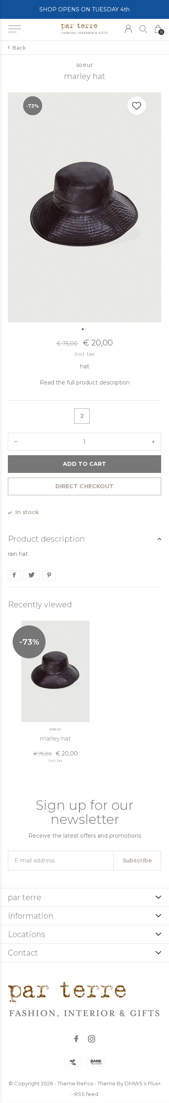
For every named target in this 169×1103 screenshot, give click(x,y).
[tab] (84, 539)
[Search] (143, 29)
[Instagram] (91, 1039)
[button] (14, 29)
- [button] (16, 441)
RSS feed (86, 1094)
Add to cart (84, 463)
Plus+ (154, 1083)
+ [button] (153, 441)
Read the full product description (85, 382)
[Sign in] (128, 29)
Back (19, 47)
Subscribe (137, 860)
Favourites (136, 105)
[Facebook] (76, 1039)
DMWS (134, 1083)
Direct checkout (84, 486)
